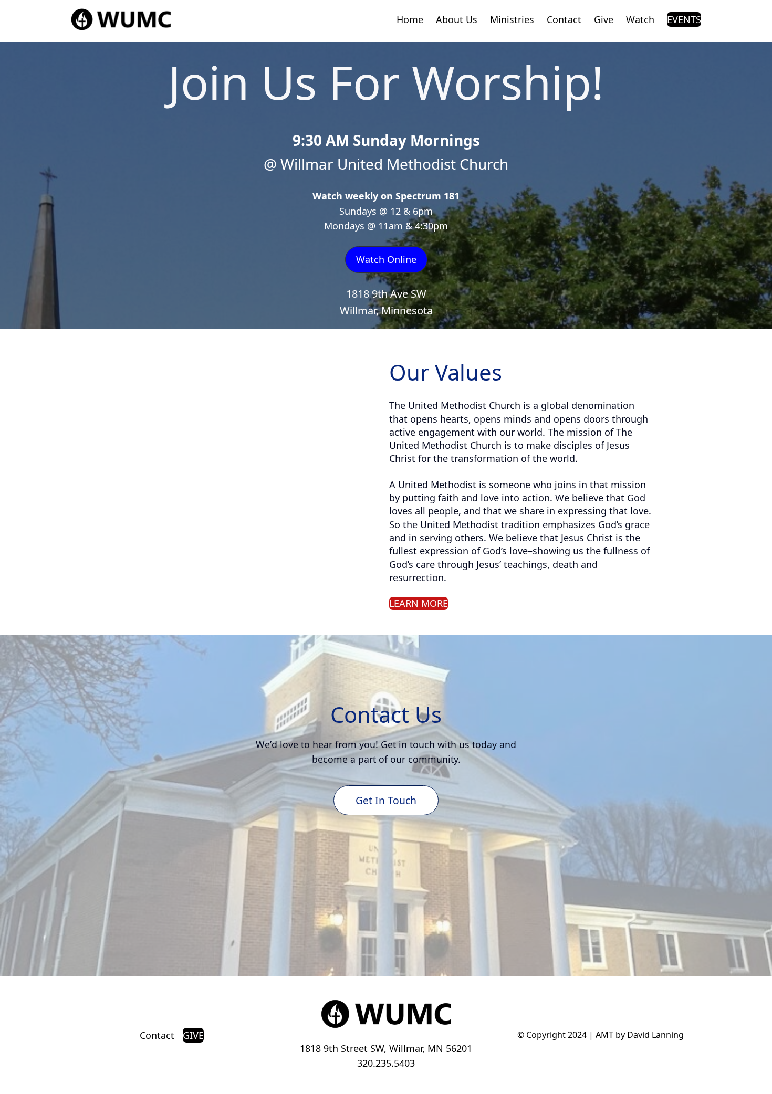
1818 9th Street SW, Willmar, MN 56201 (386, 1048)
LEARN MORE (418, 603)
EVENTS (684, 19)
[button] (386, 259)
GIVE (193, 1035)
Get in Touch (386, 800)
